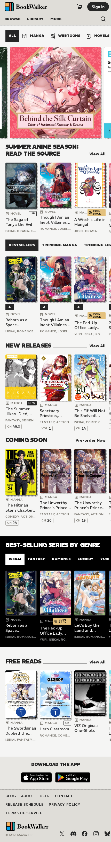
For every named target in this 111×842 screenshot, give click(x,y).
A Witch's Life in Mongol (90, 222)
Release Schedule (24, 804)
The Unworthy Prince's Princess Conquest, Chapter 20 (55, 505)
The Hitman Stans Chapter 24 (19, 508)
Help (45, 796)
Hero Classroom (54, 728)
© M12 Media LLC (19, 835)
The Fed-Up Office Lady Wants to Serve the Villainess (89, 325)
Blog (10, 796)
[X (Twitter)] (62, 834)
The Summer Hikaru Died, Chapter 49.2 (17, 411)
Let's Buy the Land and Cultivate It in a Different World (89, 628)
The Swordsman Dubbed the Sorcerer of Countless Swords (20, 731)
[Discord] (73, 834)
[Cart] (79, 6)
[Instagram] (96, 834)
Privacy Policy (64, 804)
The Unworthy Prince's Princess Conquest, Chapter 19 (90, 505)
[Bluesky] (107, 834)
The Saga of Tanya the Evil (18, 222)
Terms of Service (23, 813)
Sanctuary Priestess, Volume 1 (49, 413)
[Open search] (103, 19)
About (28, 796)
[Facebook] (85, 834)
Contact (64, 796)
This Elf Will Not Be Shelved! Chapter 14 (90, 413)
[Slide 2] (55, 92)
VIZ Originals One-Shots (86, 728)
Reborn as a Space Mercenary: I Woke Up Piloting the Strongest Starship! (16, 322)
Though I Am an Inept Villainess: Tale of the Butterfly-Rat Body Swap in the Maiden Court (54, 220)
